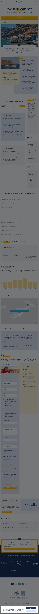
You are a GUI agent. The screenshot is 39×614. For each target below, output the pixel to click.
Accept (31, 608)
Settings (31, 610)
